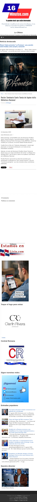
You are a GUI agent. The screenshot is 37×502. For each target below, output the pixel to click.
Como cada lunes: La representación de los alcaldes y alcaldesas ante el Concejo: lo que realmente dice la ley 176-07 (21, 442)
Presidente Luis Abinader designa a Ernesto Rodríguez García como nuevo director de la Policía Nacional (21, 455)
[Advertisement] (14, 181)
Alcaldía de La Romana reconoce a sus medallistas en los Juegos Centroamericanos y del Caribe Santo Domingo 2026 (21, 431)
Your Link (16, 498)
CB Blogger (8, 102)
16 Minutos (19, 495)
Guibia (3, 337)
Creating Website (18, 497)
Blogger (16, 500)
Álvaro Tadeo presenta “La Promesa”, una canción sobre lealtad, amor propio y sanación (16, 45)
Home (2, 93)
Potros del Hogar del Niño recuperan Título (20, 419)
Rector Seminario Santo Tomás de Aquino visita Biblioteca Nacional (18, 98)
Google (21, 500)
